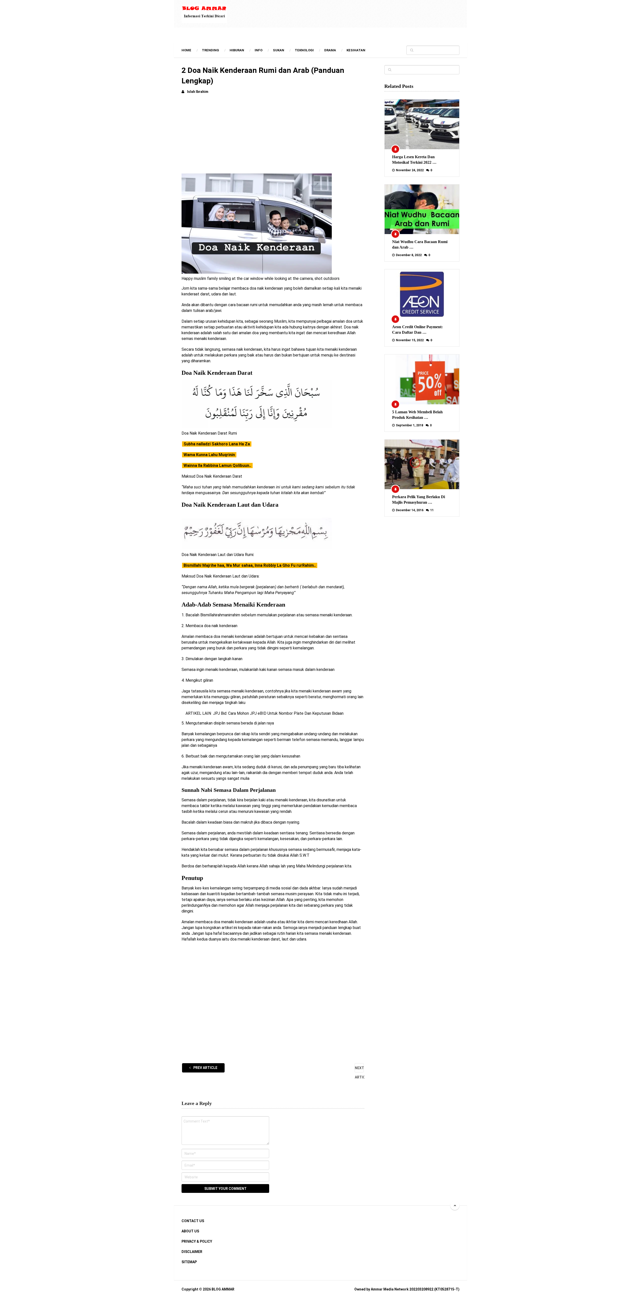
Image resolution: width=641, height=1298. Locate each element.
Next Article (359, 1069)
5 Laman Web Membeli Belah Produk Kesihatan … (417, 415)
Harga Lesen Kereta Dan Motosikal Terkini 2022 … (414, 159)
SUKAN (278, 50)
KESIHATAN (356, 50)
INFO (258, 50)
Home (186, 50)
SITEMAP (189, 1262)
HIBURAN (237, 50)
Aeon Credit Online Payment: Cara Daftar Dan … (417, 329)
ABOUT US (190, 1231)
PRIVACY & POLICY (197, 1241)
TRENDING (210, 50)
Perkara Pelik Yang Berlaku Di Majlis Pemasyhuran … (418, 499)
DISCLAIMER (192, 1252)
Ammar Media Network (390, 1289)
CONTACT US (193, 1221)
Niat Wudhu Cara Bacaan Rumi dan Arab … (419, 244)
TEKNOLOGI (304, 50)
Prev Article (205, 1068)
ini (278, 487)
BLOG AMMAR (223, 1289)
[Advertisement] (273, 136)
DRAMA (330, 50)
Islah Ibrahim (197, 92)
